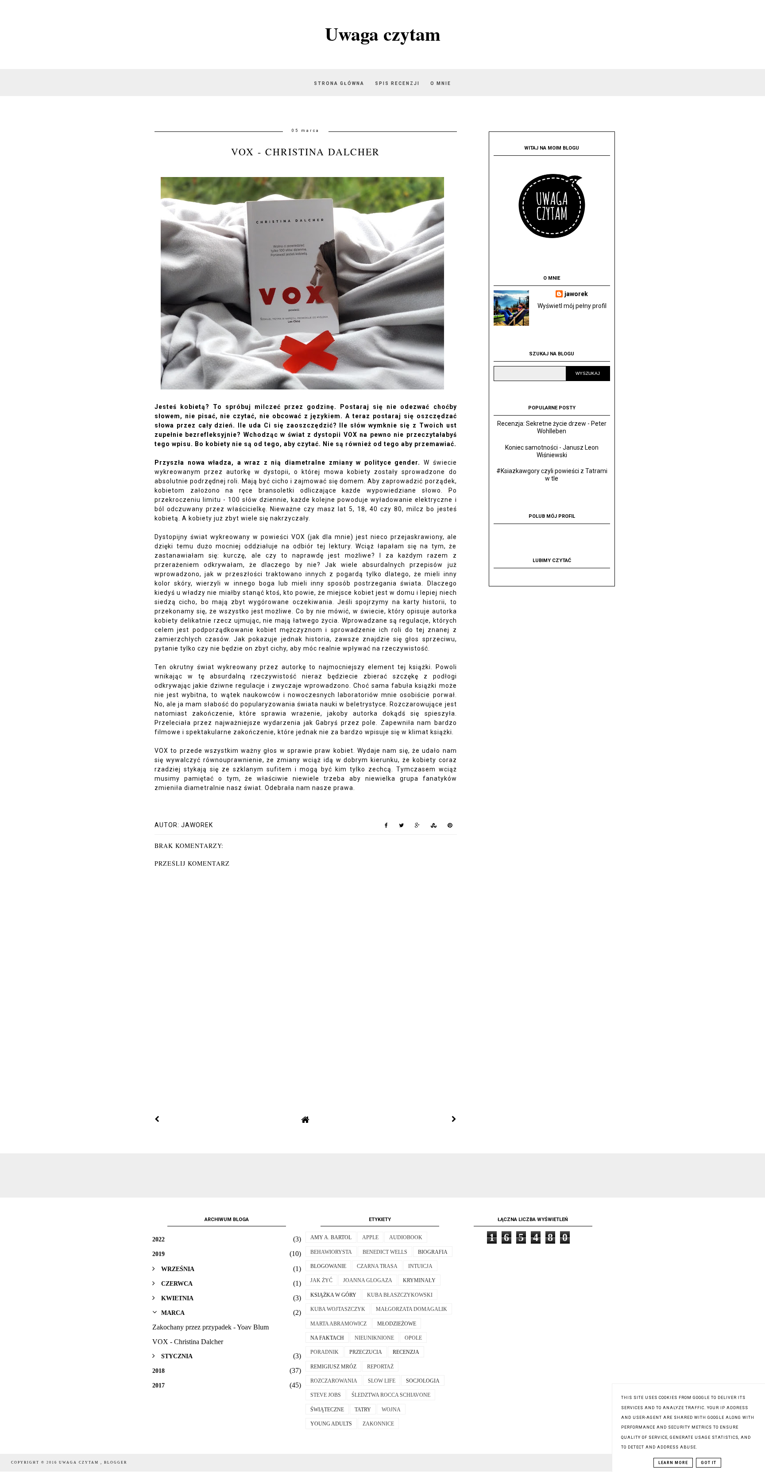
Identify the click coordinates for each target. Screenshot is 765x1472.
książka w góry (333, 1295)
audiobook (405, 1237)
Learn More (673, 1462)
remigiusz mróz (333, 1367)
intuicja (420, 1266)
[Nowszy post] (157, 1119)
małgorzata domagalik (411, 1309)
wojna (391, 1409)
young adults (331, 1424)
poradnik (324, 1352)
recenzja (406, 1352)
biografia (433, 1252)
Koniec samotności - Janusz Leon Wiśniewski (552, 451)
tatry (363, 1409)
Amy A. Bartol (331, 1237)
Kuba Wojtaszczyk (337, 1309)
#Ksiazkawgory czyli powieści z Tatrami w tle (551, 474)
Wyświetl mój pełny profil (572, 305)
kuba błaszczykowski (400, 1295)
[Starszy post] (454, 1119)
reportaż (380, 1367)
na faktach (327, 1338)
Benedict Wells (385, 1252)
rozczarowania (333, 1381)
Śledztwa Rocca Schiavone (391, 1395)
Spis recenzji (398, 83)
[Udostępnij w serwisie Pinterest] (450, 827)
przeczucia (365, 1352)
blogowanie (328, 1266)
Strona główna (339, 83)
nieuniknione (374, 1338)
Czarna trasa (377, 1266)
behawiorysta (331, 1252)
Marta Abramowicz (338, 1324)
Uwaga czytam (382, 33)
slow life (381, 1381)
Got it (708, 1462)
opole (413, 1338)
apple (370, 1237)
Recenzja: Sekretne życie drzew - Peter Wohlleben (552, 427)
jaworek (576, 293)
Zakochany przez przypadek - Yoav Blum (210, 1327)
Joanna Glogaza (367, 1280)
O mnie (440, 83)
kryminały (419, 1280)
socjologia (423, 1381)
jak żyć (321, 1280)
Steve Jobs (325, 1395)
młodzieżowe (396, 1324)
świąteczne (327, 1409)
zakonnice (378, 1424)
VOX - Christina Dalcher (187, 1341)
